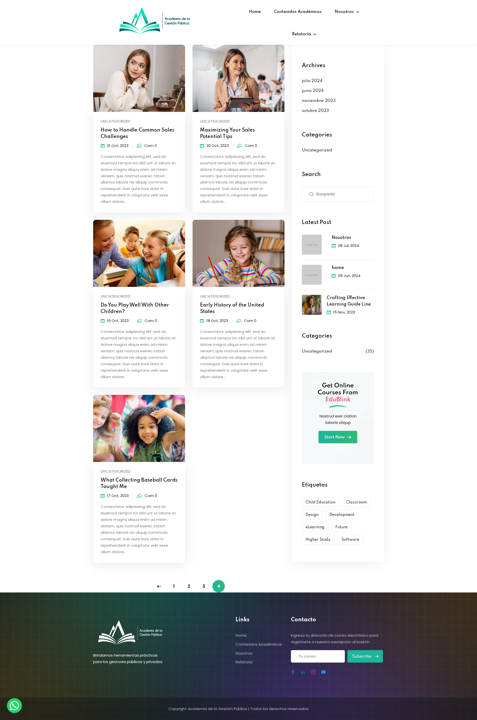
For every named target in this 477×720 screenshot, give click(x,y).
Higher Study (318, 540)
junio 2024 (313, 91)
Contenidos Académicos (298, 12)
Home (255, 12)
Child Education (320, 502)
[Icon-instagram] (313, 672)
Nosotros (344, 12)
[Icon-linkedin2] (303, 672)
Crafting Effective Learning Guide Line (349, 301)
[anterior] (159, 586)
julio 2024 (312, 81)
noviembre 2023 (319, 101)
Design (312, 515)
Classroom (356, 502)
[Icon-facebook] (292, 672)
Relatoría (301, 34)
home (338, 268)
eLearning (315, 527)
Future (341, 527)
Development (342, 515)
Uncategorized (115, 121)
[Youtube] (323, 672)
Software (350, 540)
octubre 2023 (315, 111)
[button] (14, 705)
